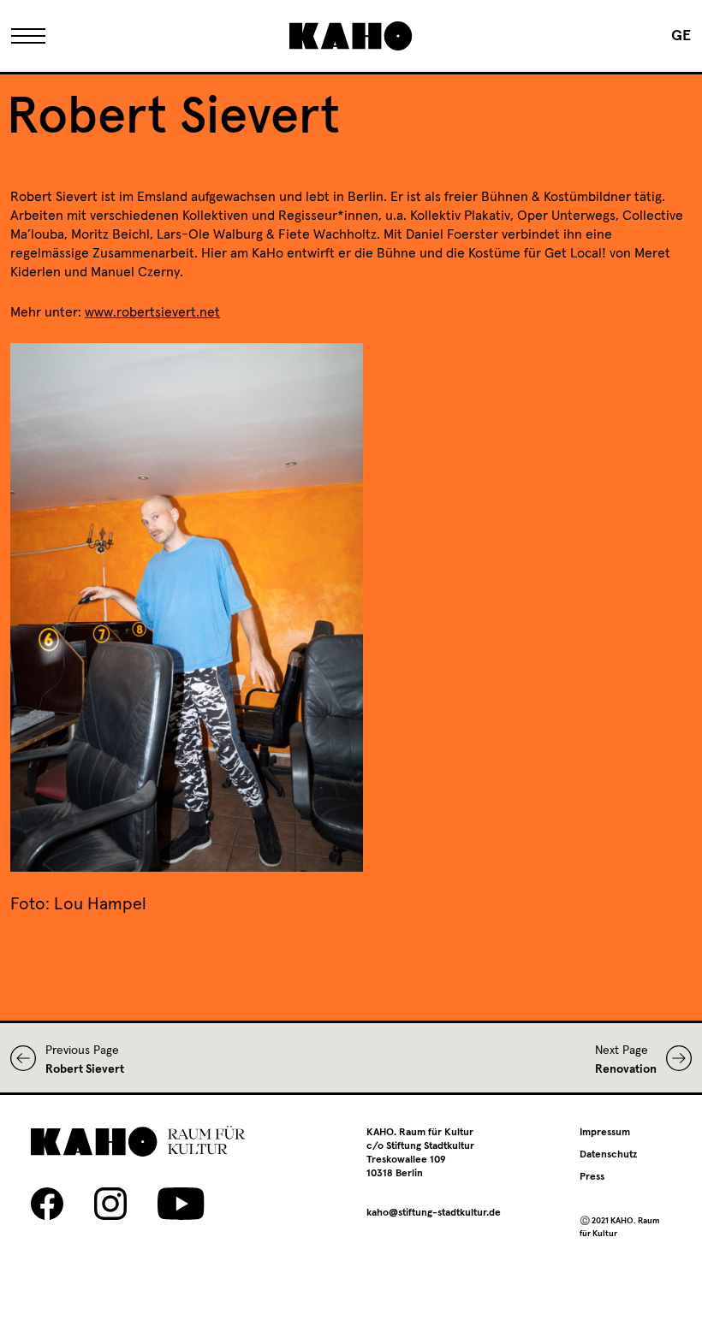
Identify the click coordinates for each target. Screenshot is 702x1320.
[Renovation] (674, 1058)
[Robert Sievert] (27, 1058)
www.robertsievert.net (152, 312)
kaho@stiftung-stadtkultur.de (433, 1213)
